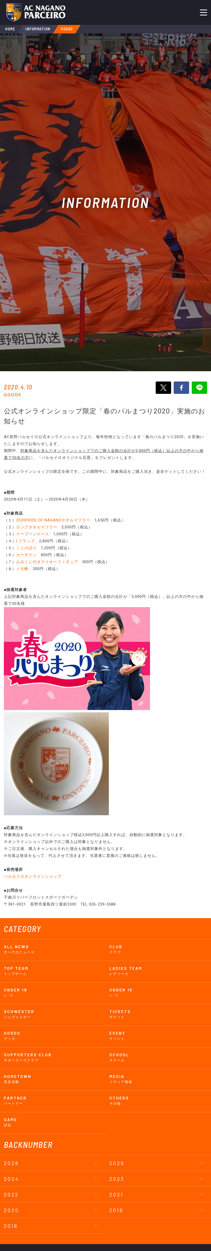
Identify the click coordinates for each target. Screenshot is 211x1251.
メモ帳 (22, 568)
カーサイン (26, 555)
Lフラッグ (25, 541)
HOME (10, 28)
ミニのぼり (26, 548)
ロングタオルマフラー (36, 527)
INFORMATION (37, 28)
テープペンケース (32, 534)
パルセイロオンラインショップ (32, 876)
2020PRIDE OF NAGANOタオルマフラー (53, 520)
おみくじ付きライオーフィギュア (47, 562)
